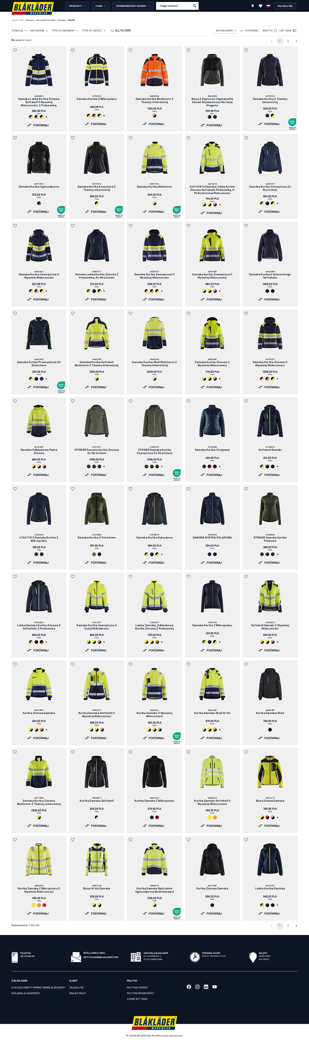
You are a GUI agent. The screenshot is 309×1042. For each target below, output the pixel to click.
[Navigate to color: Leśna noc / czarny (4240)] (94, 466)
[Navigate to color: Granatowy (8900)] (267, 116)
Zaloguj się (285, 6)
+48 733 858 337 (27, 956)
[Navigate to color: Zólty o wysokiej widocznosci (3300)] (210, 817)
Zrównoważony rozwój (131, 6)
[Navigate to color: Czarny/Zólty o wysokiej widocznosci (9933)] (42, 117)
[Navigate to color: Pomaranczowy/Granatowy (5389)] (154, 116)
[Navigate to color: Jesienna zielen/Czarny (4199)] (210, 117)
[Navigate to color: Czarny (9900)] (273, 291)
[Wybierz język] (268, 6)
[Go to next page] (296, 41)
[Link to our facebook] (189, 987)
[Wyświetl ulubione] (260, 6)
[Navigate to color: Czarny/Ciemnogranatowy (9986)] (215, 466)
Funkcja (17, 30)
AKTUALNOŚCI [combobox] (224, 30)
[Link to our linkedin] (206, 987)
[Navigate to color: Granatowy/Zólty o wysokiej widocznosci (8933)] (31, 117)
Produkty (75, 6)
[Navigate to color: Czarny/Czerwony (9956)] (210, 466)
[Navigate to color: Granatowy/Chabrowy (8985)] (42, 379)
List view (285, 30)
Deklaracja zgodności (25, 993)
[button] (15, 50)
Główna (30, 20)
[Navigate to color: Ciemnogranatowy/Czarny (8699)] (267, 203)
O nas (98, 6)
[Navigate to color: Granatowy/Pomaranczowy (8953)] (36, 117)
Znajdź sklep (77, 993)
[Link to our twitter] (197, 987)
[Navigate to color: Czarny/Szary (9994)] (39, 203)
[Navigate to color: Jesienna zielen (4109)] (94, 554)
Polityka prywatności (140, 993)
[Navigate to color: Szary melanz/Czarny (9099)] (273, 817)
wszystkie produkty (46, 20)
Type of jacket (92, 30)
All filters (123, 30)
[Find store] (253, 6)
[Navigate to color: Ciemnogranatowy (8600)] (99, 466)
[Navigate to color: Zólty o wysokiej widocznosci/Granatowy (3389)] (154, 203)
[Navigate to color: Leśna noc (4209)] (89, 466)
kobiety (62, 20)
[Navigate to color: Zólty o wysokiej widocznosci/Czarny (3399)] (210, 205)
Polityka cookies (137, 988)
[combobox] (225, 31)
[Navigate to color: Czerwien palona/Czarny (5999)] (215, 117)
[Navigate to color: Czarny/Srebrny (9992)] (97, 817)
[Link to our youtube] (215, 987)
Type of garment (63, 30)
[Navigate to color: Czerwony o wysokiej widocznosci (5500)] (44, 905)
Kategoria (37, 30)
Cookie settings (137, 999)
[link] (38, 88)
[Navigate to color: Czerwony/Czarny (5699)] (267, 817)
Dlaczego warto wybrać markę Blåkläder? (38, 988)
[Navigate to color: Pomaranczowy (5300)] (215, 817)
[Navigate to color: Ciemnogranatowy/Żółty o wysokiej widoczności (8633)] (262, 203)
